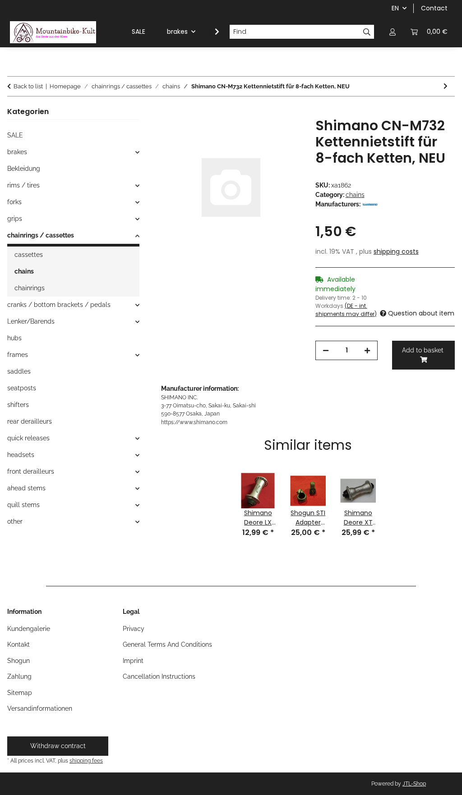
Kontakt (18, 644)
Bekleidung (23, 168)
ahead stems (26, 488)
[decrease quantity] (326, 350)
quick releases (28, 438)
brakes (17, 151)
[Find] (367, 32)
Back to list (28, 86)
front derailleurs (30, 471)
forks (14, 202)
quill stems (23, 504)
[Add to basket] (168, 113)
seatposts (21, 388)
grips (14, 218)
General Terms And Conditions (167, 644)
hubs (14, 338)
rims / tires (23, 185)
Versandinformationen (39, 708)
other (15, 521)
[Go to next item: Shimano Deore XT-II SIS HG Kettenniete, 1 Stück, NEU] (445, 86)
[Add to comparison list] (282, 135)
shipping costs (396, 251)
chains (355, 194)
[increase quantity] (367, 350)
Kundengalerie (28, 628)
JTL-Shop (414, 784)
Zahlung (19, 676)
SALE (15, 135)
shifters (18, 404)
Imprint (133, 660)
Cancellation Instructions (159, 676)
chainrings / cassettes (40, 235)
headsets (20, 454)
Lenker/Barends (31, 321)
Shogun (18, 660)
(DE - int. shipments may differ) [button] (346, 310)
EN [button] (395, 8)
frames (17, 354)
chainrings (29, 288)
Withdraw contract (58, 745)
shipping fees (86, 760)
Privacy (133, 628)
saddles (19, 371)
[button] (392, 31)
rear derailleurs (29, 421)
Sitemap (19, 692)
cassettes (28, 254)
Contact (434, 8)
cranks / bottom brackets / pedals (59, 304)
